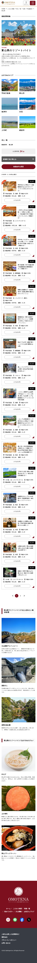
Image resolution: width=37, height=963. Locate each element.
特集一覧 (27, 908)
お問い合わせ (6, 943)
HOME (3, 9)
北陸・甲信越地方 (28, 9)
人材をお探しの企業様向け (10, 934)
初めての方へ (8, 911)
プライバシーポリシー (9, 940)
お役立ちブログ (29, 911)
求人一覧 (18, 9)
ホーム (8, 908)
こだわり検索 (11, 9)
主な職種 (19, 911)
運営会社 (4, 937)
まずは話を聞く (17, 200)
